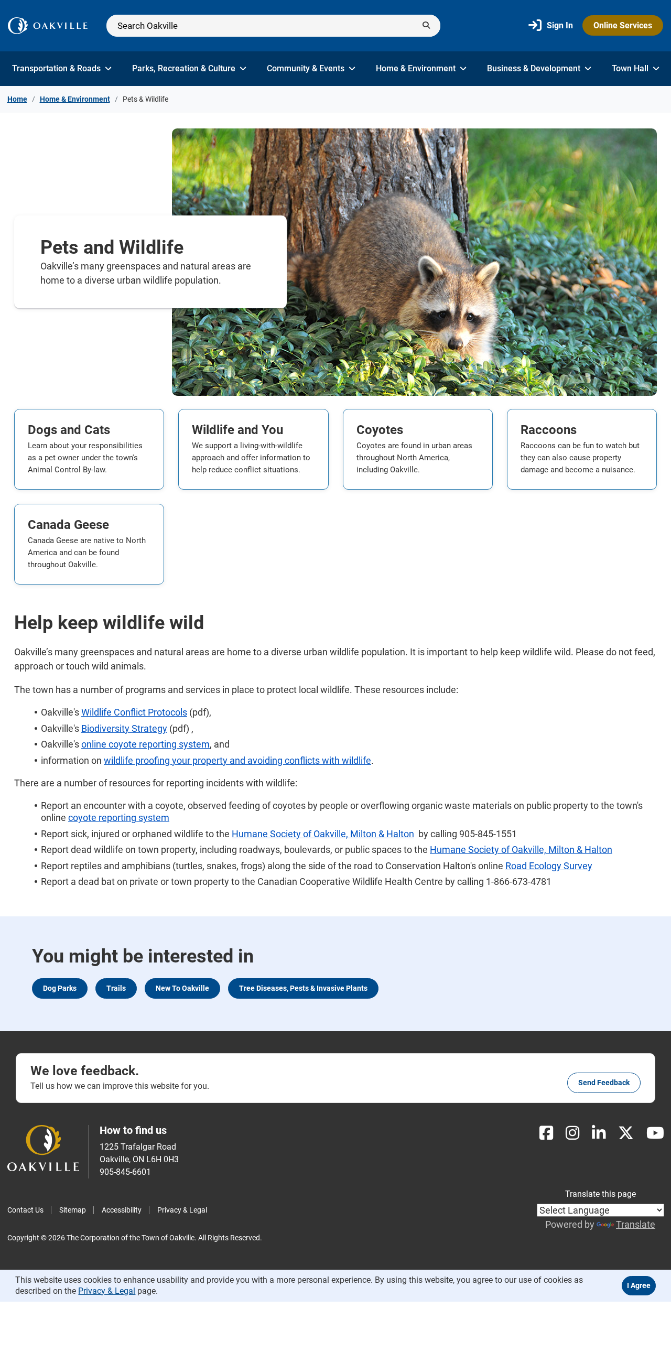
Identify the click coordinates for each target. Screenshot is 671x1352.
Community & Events (305, 68)
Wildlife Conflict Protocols (134, 712)
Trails (116, 988)
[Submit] (426, 26)
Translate (635, 1224)
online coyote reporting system (145, 744)
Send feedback (604, 1082)
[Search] (273, 26)
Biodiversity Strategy (124, 728)
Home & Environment (416, 68)
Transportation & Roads (56, 68)
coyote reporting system (118, 817)
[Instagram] (572, 1133)
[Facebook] (546, 1133)
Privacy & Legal (182, 1210)
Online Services (622, 25)
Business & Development (533, 68)
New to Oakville (182, 988)
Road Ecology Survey (548, 865)
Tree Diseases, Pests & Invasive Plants (303, 988)
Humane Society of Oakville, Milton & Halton (323, 833)
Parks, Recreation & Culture (183, 68)
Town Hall (630, 68)
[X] (626, 1133)
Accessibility (122, 1210)
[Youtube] (655, 1133)
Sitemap (72, 1210)
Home (17, 99)
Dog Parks (60, 988)
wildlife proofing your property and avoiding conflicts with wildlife (237, 760)
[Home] (48, 25)
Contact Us (25, 1210)
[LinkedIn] (598, 1133)
